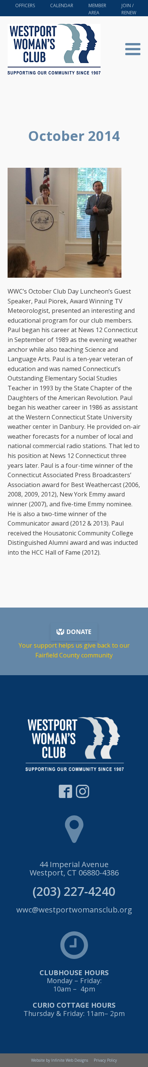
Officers (25, 5)
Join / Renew (128, 9)
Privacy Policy (105, 1060)
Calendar (61, 5)
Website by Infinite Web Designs (59, 1060)
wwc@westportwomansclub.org (74, 910)
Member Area (97, 9)
